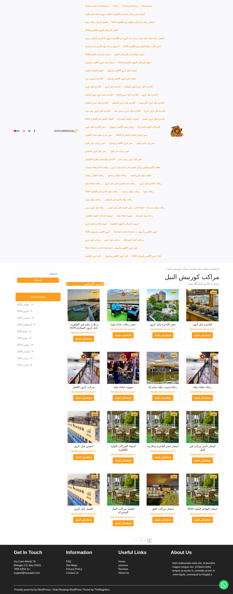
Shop (116, 6)
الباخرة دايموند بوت (94, 78)
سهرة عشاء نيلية (124, 215)
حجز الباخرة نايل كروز (95, 127)
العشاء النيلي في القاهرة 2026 (99, 119)
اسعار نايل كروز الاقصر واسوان (99, 62)
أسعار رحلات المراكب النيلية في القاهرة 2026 (132, 22)
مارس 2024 (23, 358)
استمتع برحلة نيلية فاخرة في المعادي (102, 46)
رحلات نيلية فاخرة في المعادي (119, 199)
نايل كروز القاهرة (93, 256)
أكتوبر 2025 (23, 311)
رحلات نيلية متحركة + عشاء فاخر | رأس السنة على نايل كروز (136, 207)
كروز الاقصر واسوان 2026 (97, 232)
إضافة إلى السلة (202, 335)
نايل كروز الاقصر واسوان (116, 256)
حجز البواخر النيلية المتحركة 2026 (132, 135)
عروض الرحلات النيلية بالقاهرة (99, 215)
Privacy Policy (130, 6)
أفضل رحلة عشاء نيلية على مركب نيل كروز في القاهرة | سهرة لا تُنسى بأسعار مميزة (124, 38)
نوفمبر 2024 (23, 344)
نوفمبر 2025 (23, 304)
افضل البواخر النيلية (94, 70)
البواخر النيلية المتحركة (127, 119)
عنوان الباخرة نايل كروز (96, 223)
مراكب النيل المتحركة (133, 240)
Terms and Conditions (97, 6)
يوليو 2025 (22, 331)
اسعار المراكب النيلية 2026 (97, 54)
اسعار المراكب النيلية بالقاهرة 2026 (134, 62)
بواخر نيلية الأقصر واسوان (122, 127)
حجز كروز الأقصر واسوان (121, 143)
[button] (224, 585)
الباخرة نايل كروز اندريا (154, 111)
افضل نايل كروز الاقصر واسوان (121, 78)
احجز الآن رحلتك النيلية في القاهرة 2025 (142, 46)
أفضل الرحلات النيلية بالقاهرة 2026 (101, 30)
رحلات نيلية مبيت (93, 199)
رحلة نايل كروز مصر (94, 207)
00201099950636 (64, 131)
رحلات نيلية (148, 191)
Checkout (146, 6)
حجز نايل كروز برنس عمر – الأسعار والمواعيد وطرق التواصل (113, 159)
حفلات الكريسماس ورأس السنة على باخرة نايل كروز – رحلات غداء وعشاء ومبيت (122, 167)
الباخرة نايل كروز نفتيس (153, 119)
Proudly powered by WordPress (32, 589)
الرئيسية (215, 269)
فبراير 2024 (23, 364)
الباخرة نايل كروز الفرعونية (151, 103)
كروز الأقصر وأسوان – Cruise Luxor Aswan (135, 232)
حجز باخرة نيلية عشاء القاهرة (98, 135)
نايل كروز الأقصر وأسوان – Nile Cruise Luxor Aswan (111, 248)
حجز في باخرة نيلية (146, 143)
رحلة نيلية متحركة (144, 215)
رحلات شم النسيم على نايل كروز (120, 183)
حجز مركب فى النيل (119, 151)
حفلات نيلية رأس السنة (141, 175)
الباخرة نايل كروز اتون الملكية (99, 94)
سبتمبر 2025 (23, 318)
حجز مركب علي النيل (95, 143)
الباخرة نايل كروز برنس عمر (127, 111)
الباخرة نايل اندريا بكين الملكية (138, 86)
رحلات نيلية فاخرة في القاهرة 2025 (101, 191)
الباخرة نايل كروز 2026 (127, 94)
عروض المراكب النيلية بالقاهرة (125, 223)
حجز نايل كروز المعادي (95, 151)
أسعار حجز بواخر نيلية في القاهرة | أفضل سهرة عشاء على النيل (115, 14)
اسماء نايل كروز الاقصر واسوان (122, 70)
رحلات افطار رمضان (117, 175)
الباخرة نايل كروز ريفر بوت (97, 111)
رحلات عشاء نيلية (93, 183)
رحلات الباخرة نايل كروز (150, 183)
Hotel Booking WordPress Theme (72, 589)
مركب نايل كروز (112, 240)
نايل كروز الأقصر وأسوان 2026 (146, 256)
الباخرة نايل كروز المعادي (123, 103)
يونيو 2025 (22, 338)
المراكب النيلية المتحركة (148, 127)
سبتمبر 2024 (23, 351)
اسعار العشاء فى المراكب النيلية (129, 54)
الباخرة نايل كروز (113, 86)
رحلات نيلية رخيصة (130, 191)
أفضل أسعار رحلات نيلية (96, 22)
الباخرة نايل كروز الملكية (96, 103)
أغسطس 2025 (24, 324)
